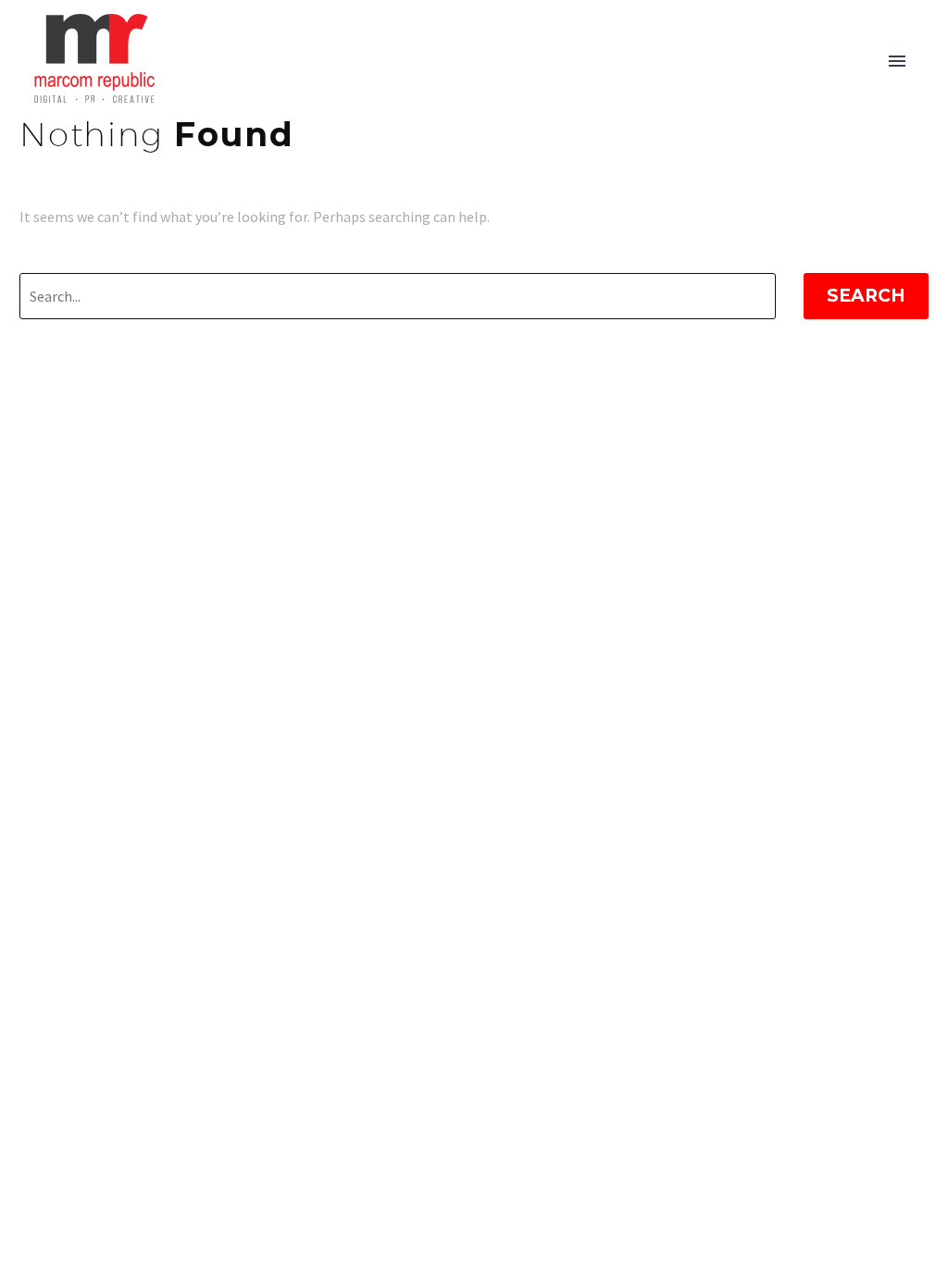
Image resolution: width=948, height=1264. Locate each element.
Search (866, 295)
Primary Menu (897, 61)
